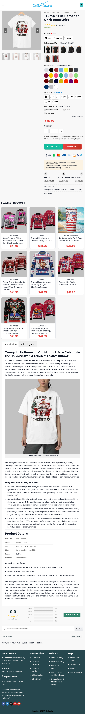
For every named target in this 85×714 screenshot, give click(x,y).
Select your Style (51, 43)
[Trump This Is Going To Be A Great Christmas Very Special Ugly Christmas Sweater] (14, 264)
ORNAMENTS (57, 190)
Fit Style (48, 34)
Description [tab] (10, 344)
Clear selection (77, 116)
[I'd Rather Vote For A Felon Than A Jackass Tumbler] (71, 220)
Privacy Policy (57, 657)
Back (67, 110)
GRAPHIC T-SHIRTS (70, 12)
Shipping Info (37, 675)
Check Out (72, 147)
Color (47, 65)
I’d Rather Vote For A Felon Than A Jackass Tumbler (70, 239)
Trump (50, 193)
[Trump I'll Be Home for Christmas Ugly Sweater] (42, 220)
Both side (50, 113)
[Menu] (3, 5)
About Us (36, 657)
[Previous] (5, 31)
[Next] (37, 31)
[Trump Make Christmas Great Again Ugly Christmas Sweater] (42, 264)
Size (46, 92)
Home (46, 12)
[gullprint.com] (42, 5)
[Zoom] (4, 48)
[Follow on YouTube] (18, 704)
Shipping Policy (57, 661)
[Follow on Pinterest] (15, 704)
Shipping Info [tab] (28, 344)
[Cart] (81, 5)
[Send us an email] (11, 704)
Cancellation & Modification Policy (57, 682)
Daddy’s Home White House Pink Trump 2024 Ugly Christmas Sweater (13, 240)
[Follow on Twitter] (7, 704)
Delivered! (79, 180)
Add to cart (54, 147)
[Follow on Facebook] (3, 704)
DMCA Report (76, 672)
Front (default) (52, 110)
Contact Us (75, 664)
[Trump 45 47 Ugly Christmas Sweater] (71, 264)
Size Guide (57, 92)
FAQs (72, 668)
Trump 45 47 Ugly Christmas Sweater (67, 283)
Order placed (49, 180)
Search (79, 628)
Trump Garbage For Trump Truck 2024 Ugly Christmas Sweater (41, 331)
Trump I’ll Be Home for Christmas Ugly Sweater (41, 239)
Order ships (63, 180)
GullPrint (19, 554)
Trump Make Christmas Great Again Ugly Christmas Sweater (41, 284)
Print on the (49, 106)
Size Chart (36, 679)
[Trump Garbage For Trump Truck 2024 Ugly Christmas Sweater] (42, 310)
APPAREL (56, 12)
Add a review (72, 615)
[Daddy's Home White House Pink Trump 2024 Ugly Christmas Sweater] (14, 220)
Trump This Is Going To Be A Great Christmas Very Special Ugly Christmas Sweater (14, 286)
